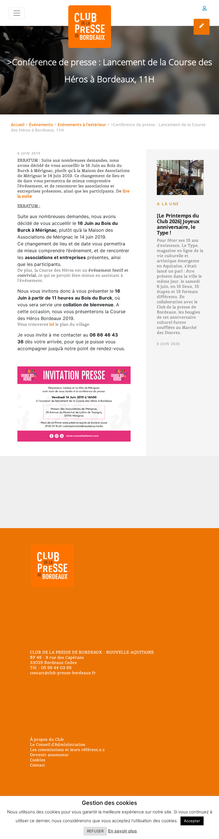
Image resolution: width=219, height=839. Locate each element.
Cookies (37, 759)
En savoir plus (122, 831)
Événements (41, 124)
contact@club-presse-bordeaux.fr (63, 672)
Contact (37, 765)
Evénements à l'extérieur (82, 124)
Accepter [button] (192, 821)
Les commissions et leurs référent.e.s (67, 749)
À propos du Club (47, 739)
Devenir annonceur (49, 754)
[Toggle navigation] (17, 13)
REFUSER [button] (95, 831)
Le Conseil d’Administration (57, 744)
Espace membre (204, 9)
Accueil (18, 124)
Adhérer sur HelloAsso (202, 27)
